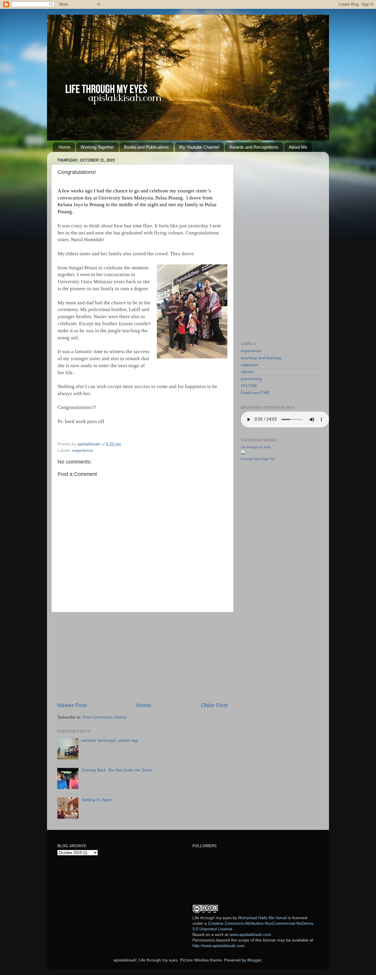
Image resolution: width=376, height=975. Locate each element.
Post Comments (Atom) (104, 717)
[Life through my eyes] (243, 453)
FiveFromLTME (255, 393)
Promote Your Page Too (258, 459)
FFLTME (249, 386)
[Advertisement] (142, 657)
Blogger (254, 960)
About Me (298, 147)
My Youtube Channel (199, 147)
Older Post (214, 705)
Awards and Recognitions (253, 147)
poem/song (251, 379)
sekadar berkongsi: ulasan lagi (109, 740)
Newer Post (72, 705)
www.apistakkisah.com (250, 934)
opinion (247, 372)
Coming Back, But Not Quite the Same (116, 770)
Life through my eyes (256, 447)
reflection (249, 365)
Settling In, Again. (97, 800)
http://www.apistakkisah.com (218, 946)
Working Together (97, 147)
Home (64, 147)
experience (82, 450)
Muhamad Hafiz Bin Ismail (262, 918)
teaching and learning (261, 358)
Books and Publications (146, 147)
